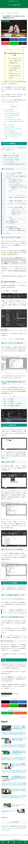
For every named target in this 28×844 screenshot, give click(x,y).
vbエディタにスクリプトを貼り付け (13, 119)
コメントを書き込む (14, 822)
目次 (12, 106)
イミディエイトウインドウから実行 (13, 128)
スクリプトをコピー (10, 111)
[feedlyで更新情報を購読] (7, 713)
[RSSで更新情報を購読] (20, 713)
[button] (22, 43)
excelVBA (16, 693)
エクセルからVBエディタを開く (13, 113)
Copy (25, 173)
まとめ (5, 138)
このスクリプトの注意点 (9, 130)
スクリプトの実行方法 (9, 124)
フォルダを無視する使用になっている (14, 132)
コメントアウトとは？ (13, 136)
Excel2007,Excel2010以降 (13, 115)
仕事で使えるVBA (6, 695)
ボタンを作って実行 (10, 126)
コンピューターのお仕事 (7, 693)
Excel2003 (10, 117)
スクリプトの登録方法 (9, 109)
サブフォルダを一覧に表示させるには (14, 134)
